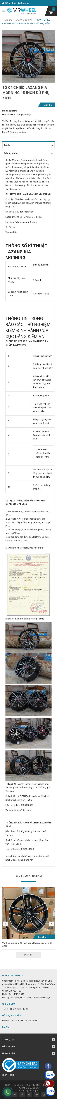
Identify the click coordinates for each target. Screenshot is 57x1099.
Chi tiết (29, 955)
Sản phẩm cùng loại (28, 876)
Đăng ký (25, 3)
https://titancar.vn (23, 810)
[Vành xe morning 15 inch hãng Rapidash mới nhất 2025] (28, 913)
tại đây (42, 856)
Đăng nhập (10, 3)
